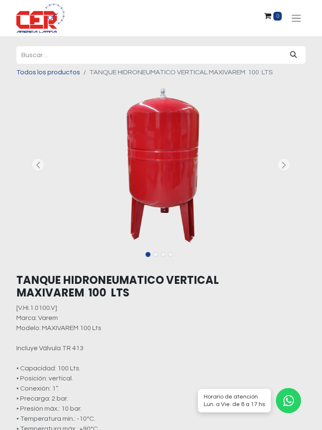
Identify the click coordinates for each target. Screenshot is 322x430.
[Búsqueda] (293, 55)
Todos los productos (48, 72)
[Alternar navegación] (296, 18)
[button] (38, 164)
